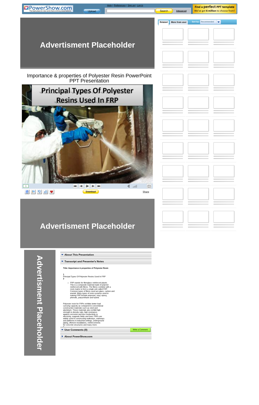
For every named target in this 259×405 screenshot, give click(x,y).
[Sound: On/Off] (129, 186)
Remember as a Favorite (51, 192)
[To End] (98, 186)
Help (109, 5)
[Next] (92, 186)
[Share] (140, 192)
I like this (45, 192)
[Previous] (81, 186)
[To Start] (75, 186)
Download (91, 192)
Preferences (119, 5)
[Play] (87, 186)
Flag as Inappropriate (33, 192)
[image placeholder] (172, 34)
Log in (140, 5)
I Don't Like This (39, 192)
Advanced (181, 11)
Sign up (131, 5)
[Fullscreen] (149, 186)
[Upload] (92, 11)
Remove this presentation (27, 192)
